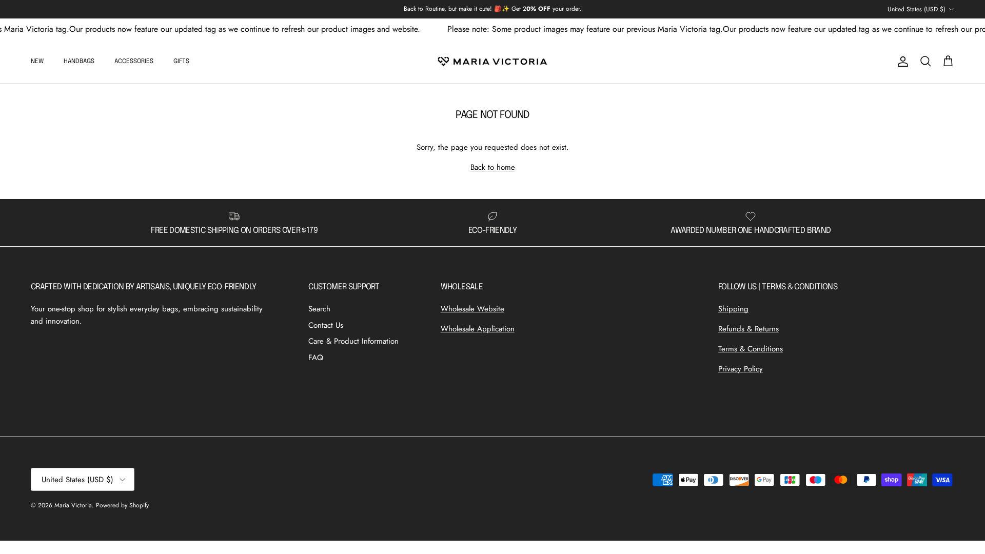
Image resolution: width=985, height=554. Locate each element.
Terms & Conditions (750, 348)
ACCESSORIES (133, 61)
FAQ (315, 357)
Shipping (733, 308)
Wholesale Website (472, 308)
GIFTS (181, 61)
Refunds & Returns (748, 328)
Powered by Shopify (122, 505)
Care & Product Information (353, 341)
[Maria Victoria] (492, 61)
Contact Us (325, 325)
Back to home (492, 167)
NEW (37, 61)
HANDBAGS (79, 61)
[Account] (901, 61)
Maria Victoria (73, 505)
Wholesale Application (478, 328)
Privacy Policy (740, 368)
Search (319, 308)
